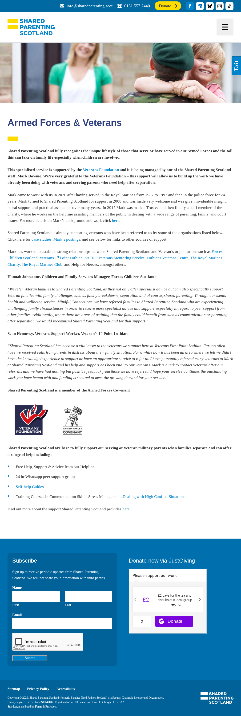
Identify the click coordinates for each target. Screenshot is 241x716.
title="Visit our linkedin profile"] (200, 6)
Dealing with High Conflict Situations (154, 496)
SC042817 (47, 702)
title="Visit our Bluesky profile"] (210, 6)
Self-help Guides (30, 487)
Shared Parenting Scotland (31, 27)
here (115, 220)
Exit (236, 66)
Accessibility (66, 689)
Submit (30, 658)
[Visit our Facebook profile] (190, 6)
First (15, 605)
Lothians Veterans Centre (168, 258)
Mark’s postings (66, 239)
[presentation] (48, 642)
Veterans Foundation (101, 170)
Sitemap (14, 689)
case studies (42, 239)
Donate (165, 7)
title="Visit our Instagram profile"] (220, 6)
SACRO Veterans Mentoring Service (114, 258)
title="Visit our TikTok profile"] (229, 6)
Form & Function (45, 706)
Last (68, 605)
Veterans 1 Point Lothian (61, 258)
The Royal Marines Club (42, 264)
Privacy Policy (38, 689)
